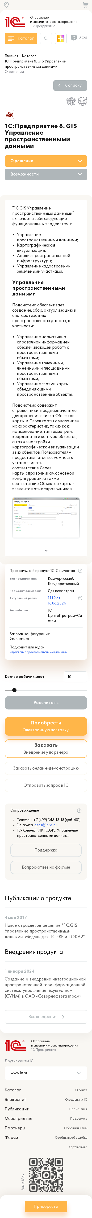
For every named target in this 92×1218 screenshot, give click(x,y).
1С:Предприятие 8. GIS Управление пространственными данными (35, 64)
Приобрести (46, 1206)
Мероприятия (18, 1118)
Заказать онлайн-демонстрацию (46, 768)
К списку (73, 85)
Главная (11, 56)
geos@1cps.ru (45, 825)
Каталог (29, 56)
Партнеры (15, 1128)
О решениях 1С (76, 1100)
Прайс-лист (78, 1109)
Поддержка (46, 850)
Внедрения (16, 1099)
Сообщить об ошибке (71, 1138)
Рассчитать (46, 702)
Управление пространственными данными (38, 652)
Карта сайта (77, 1147)
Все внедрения (43, 1016)
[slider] (14, 690)
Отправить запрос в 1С (46, 785)
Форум (11, 1137)
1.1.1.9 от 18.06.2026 (57, 600)
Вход (83, 37)
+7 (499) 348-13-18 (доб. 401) (56, 820)
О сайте (81, 1090)
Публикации (17, 1109)
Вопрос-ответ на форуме (46, 867)
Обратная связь (75, 1128)
